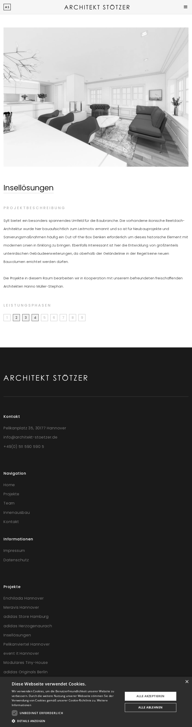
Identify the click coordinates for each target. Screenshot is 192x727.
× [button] (186, 682)
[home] (7, 7)
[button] (185, 7)
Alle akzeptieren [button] (150, 696)
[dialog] (96, 702)
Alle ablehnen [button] (150, 707)
